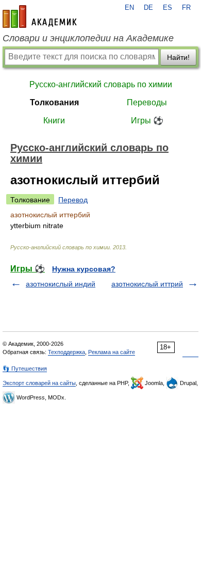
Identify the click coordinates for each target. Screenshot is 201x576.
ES (167, 7)
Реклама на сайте (111, 352)
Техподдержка (66, 352)
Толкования (54, 102)
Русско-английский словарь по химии (100, 84)
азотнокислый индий (60, 284)
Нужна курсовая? (83, 269)
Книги (54, 120)
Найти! (178, 57)
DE (148, 7)
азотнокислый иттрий (147, 284)
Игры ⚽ (147, 120)
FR (186, 7)
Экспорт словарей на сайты (39, 383)
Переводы (147, 102)
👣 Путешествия (25, 368)
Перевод (73, 200)
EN (129, 7)
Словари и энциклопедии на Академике (88, 38)
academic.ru (40, 16)
